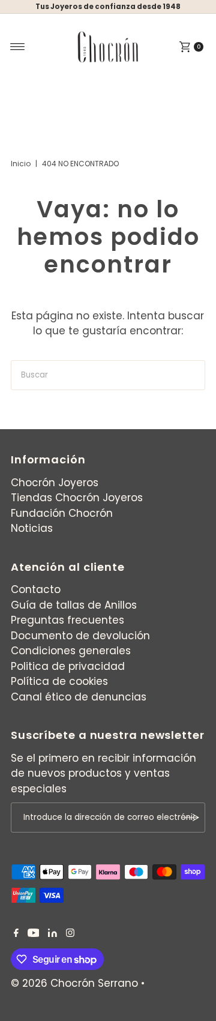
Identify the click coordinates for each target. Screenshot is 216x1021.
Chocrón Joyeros (54, 482)
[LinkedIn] (52, 933)
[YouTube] (34, 933)
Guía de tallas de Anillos (74, 605)
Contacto (36, 589)
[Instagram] (70, 933)
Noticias (32, 528)
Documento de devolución (80, 635)
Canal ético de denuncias (78, 697)
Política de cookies (59, 681)
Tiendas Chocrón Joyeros (77, 497)
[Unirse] (190, 818)
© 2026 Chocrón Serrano (76, 983)
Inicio (21, 163)
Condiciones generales (71, 650)
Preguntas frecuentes (67, 620)
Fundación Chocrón (62, 513)
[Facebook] (16, 933)
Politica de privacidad (68, 666)
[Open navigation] (17, 47)
